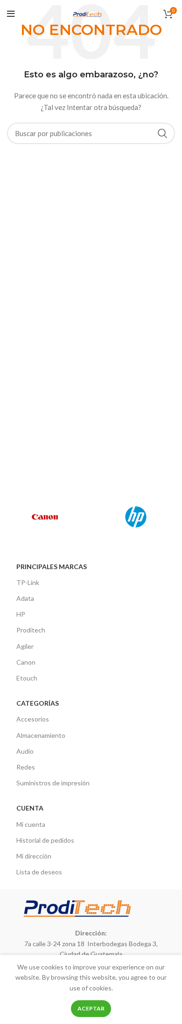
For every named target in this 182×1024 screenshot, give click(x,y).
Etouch (26, 678)
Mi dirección (33, 856)
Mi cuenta (30, 824)
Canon (25, 662)
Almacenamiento (40, 735)
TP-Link (27, 582)
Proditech (30, 630)
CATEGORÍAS (37, 703)
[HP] (135, 517)
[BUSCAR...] (162, 133)
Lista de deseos (39, 872)
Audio (25, 751)
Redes (25, 767)
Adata (25, 598)
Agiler (25, 646)
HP (20, 614)
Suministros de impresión (53, 783)
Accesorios (32, 719)
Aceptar (91, 1008)
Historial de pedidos (45, 840)
